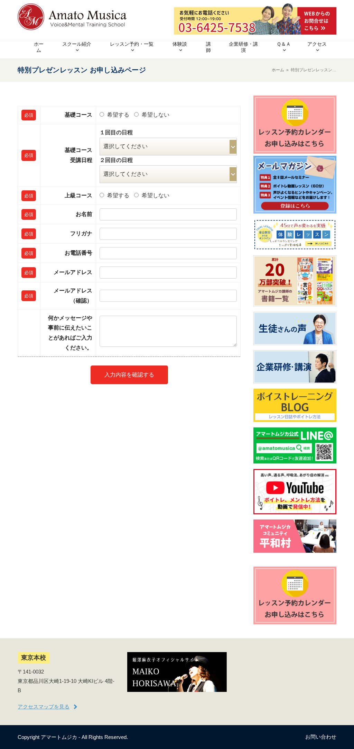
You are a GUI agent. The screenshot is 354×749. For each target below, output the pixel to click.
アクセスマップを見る (43, 707)
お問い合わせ (320, 737)
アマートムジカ (59, 737)
